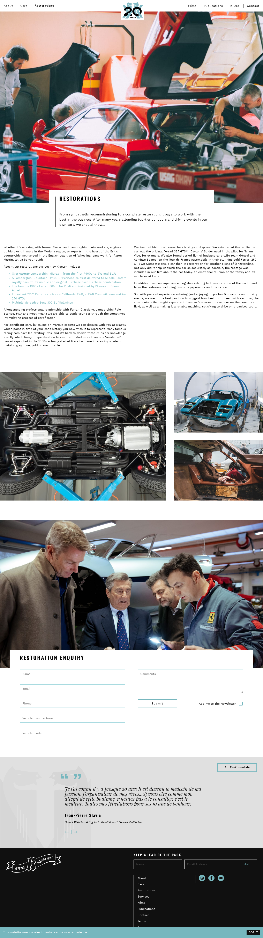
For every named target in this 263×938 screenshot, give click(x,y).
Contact (253, 5)
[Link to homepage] (132, 10)
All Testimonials (237, 767)
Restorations (44, 6)
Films (192, 5)
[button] (67, 832)
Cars (23, 5)
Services (143, 896)
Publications (213, 5)
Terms (141, 921)
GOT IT (253, 932)
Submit (157, 704)
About (8, 5)
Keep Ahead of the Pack (157, 855)
